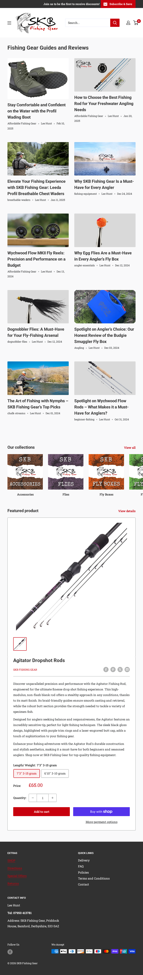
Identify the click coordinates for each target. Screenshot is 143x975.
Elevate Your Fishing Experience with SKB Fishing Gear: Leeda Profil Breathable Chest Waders (36, 187)
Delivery (84, 860)
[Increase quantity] (52, 798)
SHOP (11, 860)
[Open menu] (9, 22)
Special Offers (17, 876)
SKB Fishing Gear (25, 669)
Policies (83, 872)
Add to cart (41, 811)
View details (127, 511)
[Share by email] (127, 669)
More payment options (101, 822)
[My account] (128, 23)
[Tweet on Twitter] (120, 669)
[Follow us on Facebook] (10, 951)
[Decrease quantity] (33, 798)
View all (130, 447)
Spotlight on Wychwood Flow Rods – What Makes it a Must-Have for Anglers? (101, 407)
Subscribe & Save (120, 4)
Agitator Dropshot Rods (39, 660)
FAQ (81, 866)
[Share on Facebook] (106, 669)
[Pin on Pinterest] (113, 669)
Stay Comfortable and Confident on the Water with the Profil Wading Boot (36, 111)
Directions (14, 868)
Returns (13, 883)
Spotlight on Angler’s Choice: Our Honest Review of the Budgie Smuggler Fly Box (104, 335)
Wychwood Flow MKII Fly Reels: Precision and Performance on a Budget (36, 259)
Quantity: (19, 798)
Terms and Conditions (94, 878)
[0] (136, 23)
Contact (83, 884)
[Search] (115, 23)
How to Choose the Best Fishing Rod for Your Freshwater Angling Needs (104, 103)
